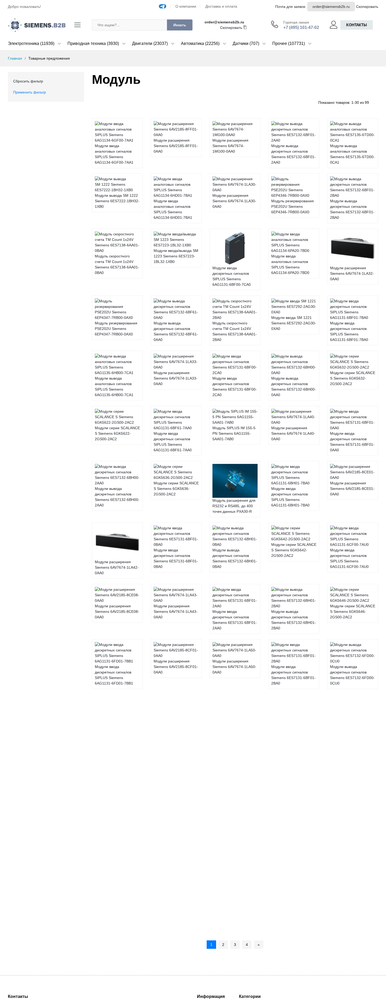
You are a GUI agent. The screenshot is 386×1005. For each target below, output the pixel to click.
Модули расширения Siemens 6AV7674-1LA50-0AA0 (234, 666)
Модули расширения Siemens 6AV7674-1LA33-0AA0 (175, 378)
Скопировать (367, 6)
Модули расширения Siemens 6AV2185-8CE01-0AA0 (352, 488)
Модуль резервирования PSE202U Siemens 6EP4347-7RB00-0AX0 (116, 328)
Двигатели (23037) (150, 43)
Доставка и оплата (221, 6)
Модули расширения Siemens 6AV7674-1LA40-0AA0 (293, 433)
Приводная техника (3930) (93, 43)
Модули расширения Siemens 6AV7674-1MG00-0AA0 (230, 145)
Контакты (356, 25)
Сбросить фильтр (28, 81)
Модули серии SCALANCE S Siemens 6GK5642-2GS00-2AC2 (293, 550)
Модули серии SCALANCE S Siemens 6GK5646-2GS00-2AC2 (352, 611)
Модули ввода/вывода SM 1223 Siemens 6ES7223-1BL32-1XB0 (176, 256)
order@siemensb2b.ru (331, 6)
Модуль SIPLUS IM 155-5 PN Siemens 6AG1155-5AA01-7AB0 (233, 433)
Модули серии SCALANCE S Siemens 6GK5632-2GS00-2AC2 (352, 378)
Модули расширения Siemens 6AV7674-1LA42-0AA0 (117, 567)
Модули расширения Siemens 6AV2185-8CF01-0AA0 (176, 666)
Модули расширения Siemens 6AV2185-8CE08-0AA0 (117, 611)
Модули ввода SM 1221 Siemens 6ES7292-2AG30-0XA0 (293, 323)
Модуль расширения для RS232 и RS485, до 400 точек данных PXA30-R (233, 506)
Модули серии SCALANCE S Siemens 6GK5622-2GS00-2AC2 (117, 433)
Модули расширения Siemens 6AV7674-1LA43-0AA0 (175, 611)
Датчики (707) (246, 43)
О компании (185, 6)
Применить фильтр (29, 92)
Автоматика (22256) (200, 43)
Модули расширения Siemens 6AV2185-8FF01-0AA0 (176, 145)
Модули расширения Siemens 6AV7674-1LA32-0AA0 (352, 273)
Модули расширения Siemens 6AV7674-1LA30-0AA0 (234, 201)
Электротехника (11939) (31, 43)
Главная (15, 58)
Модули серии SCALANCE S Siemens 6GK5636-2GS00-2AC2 (176, 488)
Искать (179, 25)
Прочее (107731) (288, 43)
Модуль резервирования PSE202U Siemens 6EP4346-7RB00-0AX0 (292, 206)
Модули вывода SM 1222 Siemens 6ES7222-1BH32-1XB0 (117, 201)
